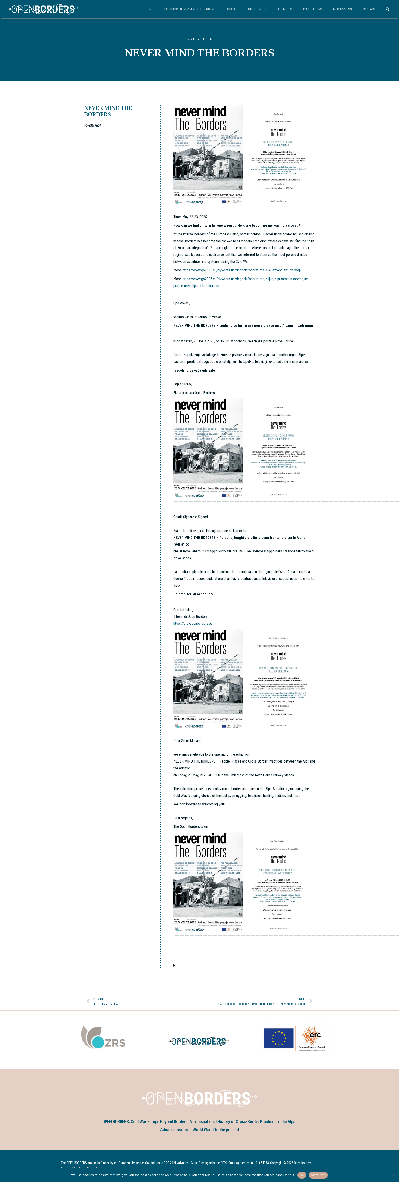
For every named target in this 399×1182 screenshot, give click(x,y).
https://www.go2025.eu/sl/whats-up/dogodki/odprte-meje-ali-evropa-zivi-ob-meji (242, 270)
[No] (393, 1175)
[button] (264, 9)
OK (302, 1175)
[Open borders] (44, 9)
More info (318, 1175)
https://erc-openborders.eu (192, 623)
